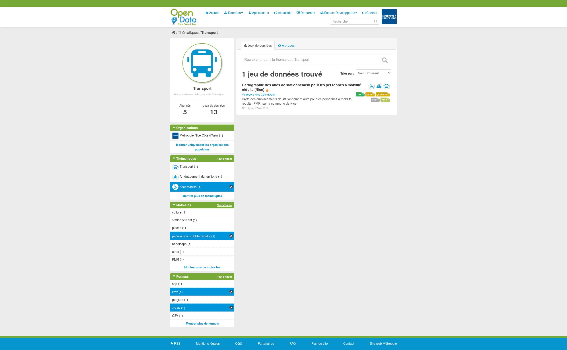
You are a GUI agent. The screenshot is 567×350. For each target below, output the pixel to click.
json (369, 94)
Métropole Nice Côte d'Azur (258, 94)
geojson (382, 94)
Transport (209, 32)
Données (234, 12)
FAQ (292, 343)
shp (374, 99)
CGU (238, 343)
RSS (176, 343)
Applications (260, 12)
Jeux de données (259, 45)
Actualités (284, 12)
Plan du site (319, 343)
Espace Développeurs (339, 12)
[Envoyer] (384, 60)
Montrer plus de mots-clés (202, 267)
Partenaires (266, 343)
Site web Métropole (383, 343)
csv (359, 94)
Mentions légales (208, 343)
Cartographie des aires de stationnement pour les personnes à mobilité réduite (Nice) (301, 87)
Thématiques (188, 32)
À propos (288, 45)
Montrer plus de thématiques (202, 196)
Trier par (346, 73)
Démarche (307, 12)
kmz (384, 99)
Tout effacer (224, 159)
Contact (371, 12)
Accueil (213, 12)
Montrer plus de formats (202, 323)
